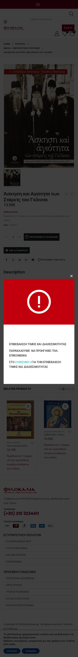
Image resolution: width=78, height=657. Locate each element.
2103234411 (23, 362)
